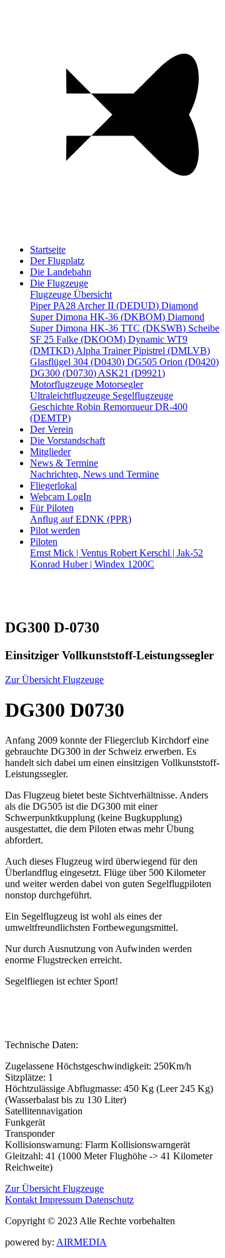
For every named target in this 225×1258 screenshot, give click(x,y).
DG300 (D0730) (64, 373)
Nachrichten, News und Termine (94, 474)
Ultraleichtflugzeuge (71, 395)
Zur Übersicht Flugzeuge (54, 679)
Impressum (62, 1199)
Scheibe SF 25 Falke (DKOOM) (124, 334)
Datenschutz (109, 1199)
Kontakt (22, 1199)
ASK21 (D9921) (131, 373)
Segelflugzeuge (142, 395)
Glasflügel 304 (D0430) (78, 361)
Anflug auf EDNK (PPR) (80, 519)
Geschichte (53, 406)
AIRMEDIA (81, 1242)
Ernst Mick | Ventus (70, 553)
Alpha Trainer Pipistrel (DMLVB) (143, 350)
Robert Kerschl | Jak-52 (156, 553)
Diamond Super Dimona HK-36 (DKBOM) (114, 311)
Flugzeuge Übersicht (71, 294)
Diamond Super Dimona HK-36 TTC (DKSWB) (117, 322)
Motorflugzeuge (63, 384)
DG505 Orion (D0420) (173, 361)
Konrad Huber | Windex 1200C (92, 564)
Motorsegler (119, 384)
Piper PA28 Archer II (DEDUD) (95, 305)
